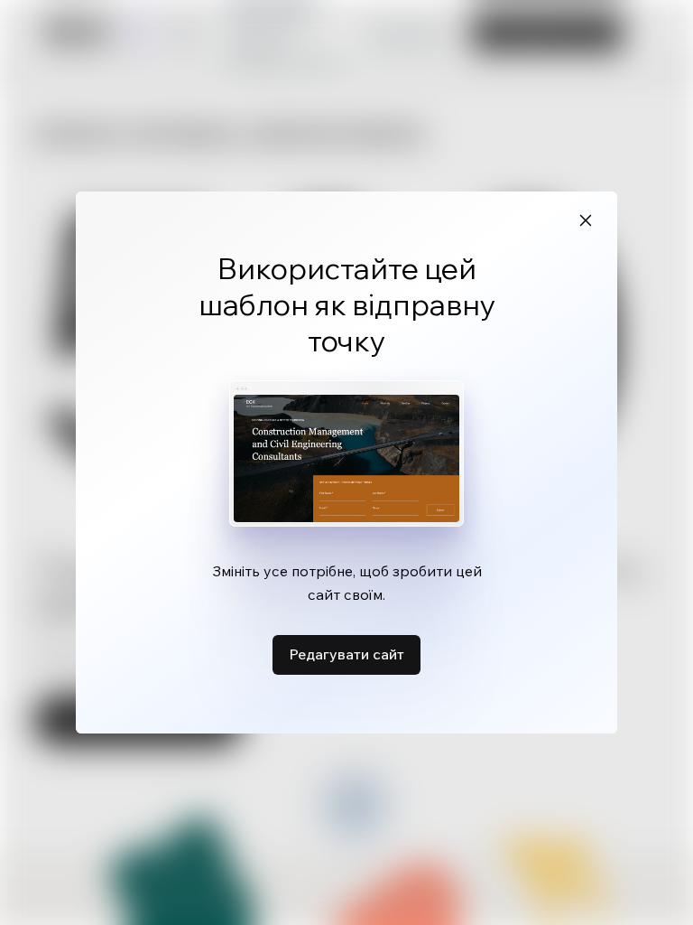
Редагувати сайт (346, 654)
